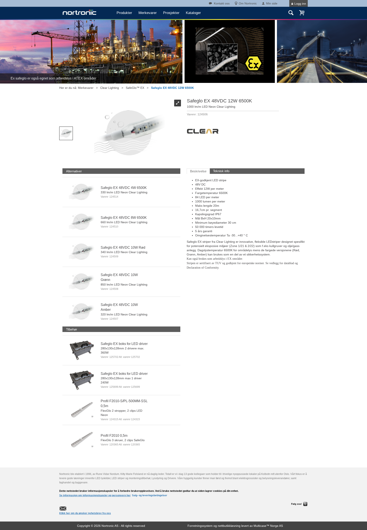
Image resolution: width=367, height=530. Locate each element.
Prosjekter (171, 13)
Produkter (124, 13)
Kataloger (193, 13)
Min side (271, 3)
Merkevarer (147, 13)
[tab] (74, 171)
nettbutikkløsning (229, 525)
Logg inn (300, 3)
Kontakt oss (222, 3)
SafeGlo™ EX (135, 87)
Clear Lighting (109, 87)
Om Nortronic (248, 3)
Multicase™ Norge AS (268, 525)
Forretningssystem (200, 525)
